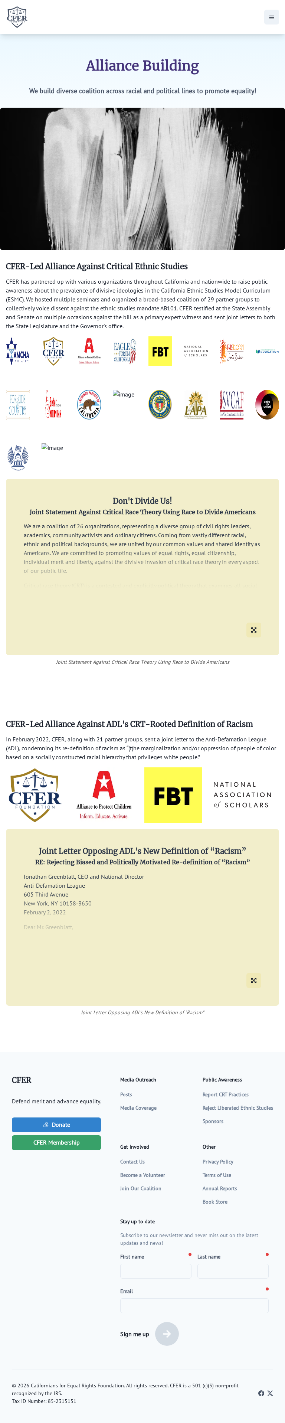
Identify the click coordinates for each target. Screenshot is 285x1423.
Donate (61, 1124)
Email (126, 1291)
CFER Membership (56, 1142)
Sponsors (213, 1121)
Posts (126, 1094)
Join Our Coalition (140, 1188)
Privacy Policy (218, 1161)
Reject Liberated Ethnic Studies (238, 1107)
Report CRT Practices (226, 1094)
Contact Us (132, 1161)
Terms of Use (217, 1175)
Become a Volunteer (142, 1175)
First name (132, 1256)
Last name (208, 1256)
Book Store (215, 1201)
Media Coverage (138, 1107)
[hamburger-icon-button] (271, 17)
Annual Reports (220, 1188)
